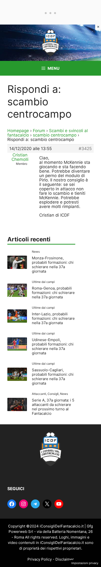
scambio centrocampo (54, 135)
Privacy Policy (39, 559)
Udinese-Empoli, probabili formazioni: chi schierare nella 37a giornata (53, 346)
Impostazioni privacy (84, 563)
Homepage (18, 130)
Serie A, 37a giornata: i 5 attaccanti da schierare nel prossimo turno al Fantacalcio (53, 407)
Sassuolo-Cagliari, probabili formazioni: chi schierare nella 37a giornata (53, 377)
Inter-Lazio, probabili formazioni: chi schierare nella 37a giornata (53, 318)
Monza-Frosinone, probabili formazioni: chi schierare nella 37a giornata (53, 265)
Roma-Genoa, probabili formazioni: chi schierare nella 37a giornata (53, 292)
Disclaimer (64, 559)
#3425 (85, 148)
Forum (39, 130)
